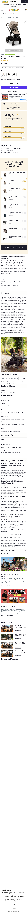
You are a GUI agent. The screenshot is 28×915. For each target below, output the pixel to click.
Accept (13, 904)
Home (2, 17)
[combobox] (15, 13)
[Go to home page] (14, 9)
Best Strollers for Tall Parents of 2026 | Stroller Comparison (20, 635)
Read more (10, 586)
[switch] (24, 181)
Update (23, 378)
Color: (12, 185)
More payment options (14, 91)
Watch (3, 586)
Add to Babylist (14, 83)
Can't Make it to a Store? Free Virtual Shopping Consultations (14, 5)
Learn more (8, 104)
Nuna (2, 54)
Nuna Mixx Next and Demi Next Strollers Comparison (12, 575)
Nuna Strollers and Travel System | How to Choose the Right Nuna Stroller (20, 626)
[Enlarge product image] (25, 21)
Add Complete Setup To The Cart (14, 247)
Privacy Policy (12, 900)
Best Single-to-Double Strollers (9, 607)
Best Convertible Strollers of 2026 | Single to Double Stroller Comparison (20, 643)
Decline (14, 908)
